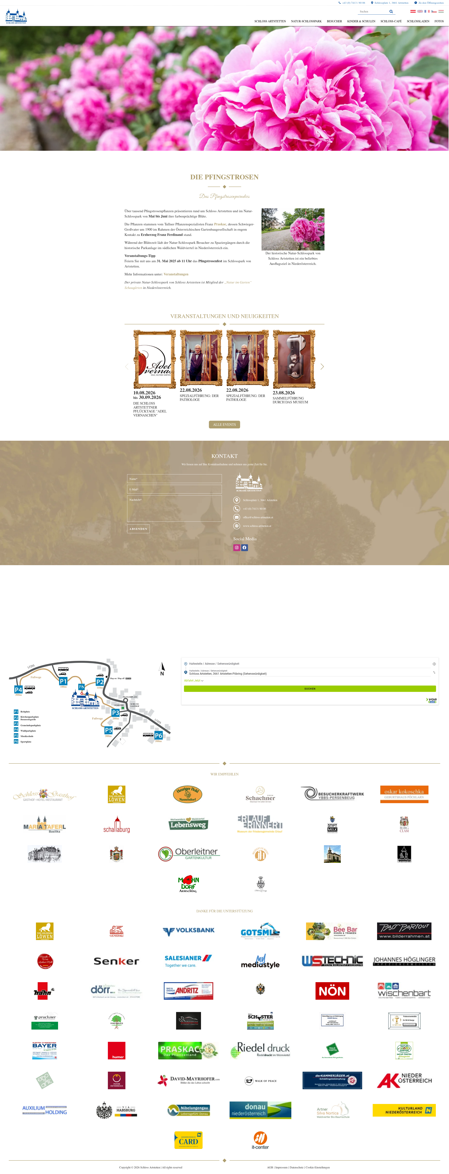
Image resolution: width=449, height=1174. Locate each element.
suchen (310, 688)
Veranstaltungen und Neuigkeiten (224, 316)
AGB (270, 1167)
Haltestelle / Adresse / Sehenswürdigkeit (214, 663)
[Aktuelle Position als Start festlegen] (434, 664)
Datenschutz (296, 1167)
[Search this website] (377, 11)
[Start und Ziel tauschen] (434, 672)
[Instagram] (236, 547)
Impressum (281, 1167)
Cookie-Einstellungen (318, 1167)
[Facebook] (244, 547)
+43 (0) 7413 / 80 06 (354, 2)
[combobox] (310, 664)
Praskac (220, 224)
